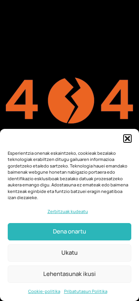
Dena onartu (69, 231)
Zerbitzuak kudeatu (67, 211)
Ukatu (69, 253)
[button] (127, 138)
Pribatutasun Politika (85, 291)
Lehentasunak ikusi (69, 274)
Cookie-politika (44, 291)
